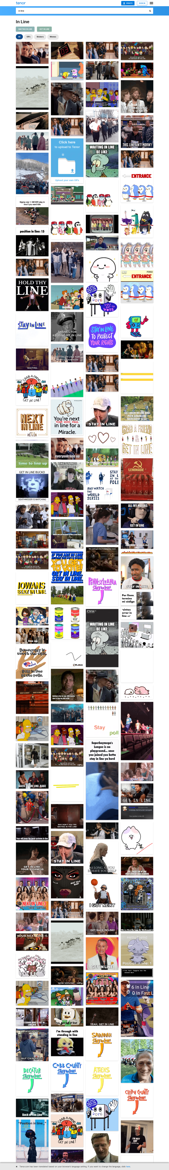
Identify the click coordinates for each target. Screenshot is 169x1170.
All (19, 37)
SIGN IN (142, 3)
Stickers (40, 37)
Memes (53, 37)
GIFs (28, 37)
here (128, 1166)
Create (129, 3)
